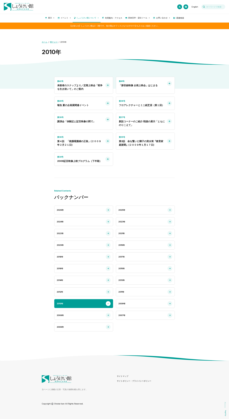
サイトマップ (122, 376)
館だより (54, 42)
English (195, 7)
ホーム (44, 42)
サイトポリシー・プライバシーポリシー (134, 381)
